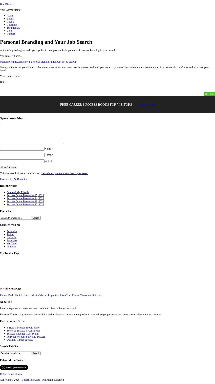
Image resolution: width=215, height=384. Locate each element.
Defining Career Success (20, 339)
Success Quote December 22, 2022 (25, 204)
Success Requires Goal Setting (23, 333)
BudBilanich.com (31, 379)
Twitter (10, 234)
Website (49, 161)
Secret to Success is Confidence (23, 330)
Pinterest (11, 246)
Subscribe (12, 231)
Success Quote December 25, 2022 (25, 195)
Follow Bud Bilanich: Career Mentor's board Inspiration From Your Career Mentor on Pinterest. (50, 295)
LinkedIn (11, 237)
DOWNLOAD (147, 104)
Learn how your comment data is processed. (64, 173)
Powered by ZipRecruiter (13, 179)
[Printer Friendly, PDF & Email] (209, 93)
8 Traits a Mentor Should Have (23, 327)
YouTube (11, 243)
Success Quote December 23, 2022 (25, 201)
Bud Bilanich (7, 4)
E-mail (48, 154)
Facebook (12, 240)
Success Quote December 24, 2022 (25, 198)
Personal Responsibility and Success (26, 336)
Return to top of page (11, 374)
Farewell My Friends (18, 192)
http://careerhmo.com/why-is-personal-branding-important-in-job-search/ (38, 61)
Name (48, 148)
